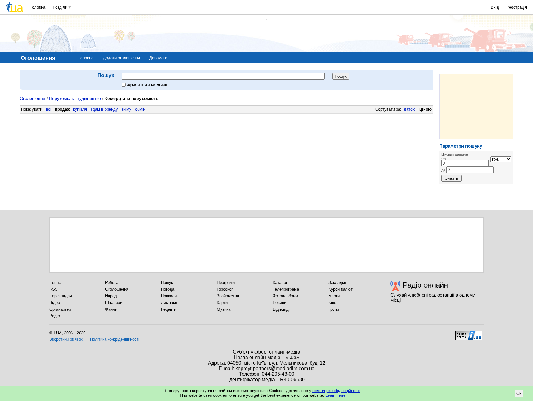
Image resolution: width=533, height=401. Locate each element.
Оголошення (32, 98)
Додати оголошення (121, 57)
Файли (111, 309)
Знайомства (228, 295)
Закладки (337, 282)
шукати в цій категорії (147, 84)
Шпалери (113, 302)
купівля (80, 109)
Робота (111, 282)
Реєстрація (516, 7)
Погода (167, 289)
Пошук (167, 282)
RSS (53, 289)
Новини (279, 302)
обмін (140, 109)
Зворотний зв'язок (66, 339)
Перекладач (60, 295)
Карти (222, 302)
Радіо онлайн (425, 285)
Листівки (169, 302)
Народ (111, 295)
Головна (37, 7)
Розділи (60, 7)
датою (409, 109)
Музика (223, 309)
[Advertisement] (476, 106)
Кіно (332, 302)
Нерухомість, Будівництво (75, 98)
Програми (226, 282)
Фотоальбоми (285, 295)
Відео (54, 302)
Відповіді (281, 309)
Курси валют (340, 289)
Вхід (495, 7)
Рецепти (168, 309)
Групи (333, 309)
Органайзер (60, 309)
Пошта (55, 282)
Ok (519, 393)
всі (48, 109)
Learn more (335, 395)
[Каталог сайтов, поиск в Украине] (468, 333)
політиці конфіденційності (336, 390)
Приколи (169, 295)
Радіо (54, 315)
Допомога (158, 57)
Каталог (280, 282)
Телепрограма (286, 289)
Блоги (334, 295)
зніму (126, 109)
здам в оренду (104, 109)
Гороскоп (225, 289)
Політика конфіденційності (114, 339)
